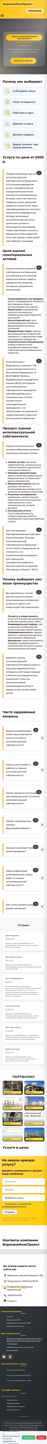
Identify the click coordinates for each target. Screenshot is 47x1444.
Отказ (41, 1437)
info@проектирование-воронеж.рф (20, 1347)
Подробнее (8, 1092)
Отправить (9, 1212)
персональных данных (20, 1220)
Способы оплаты (10, 1390)
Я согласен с (16, 1205)
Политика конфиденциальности (19, 1375)
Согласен (29, 1437)
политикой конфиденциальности (16, 1205)
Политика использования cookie (19, 1380)
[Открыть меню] (2, 15)
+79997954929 (34, 11)
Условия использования (16, 1370)
